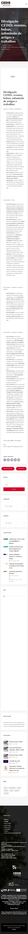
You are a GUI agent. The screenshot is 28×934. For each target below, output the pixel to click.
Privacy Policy (7, 823)
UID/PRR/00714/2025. (14, 904)
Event (19, 787)
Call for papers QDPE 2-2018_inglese (12, 440)
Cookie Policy (7, 825)
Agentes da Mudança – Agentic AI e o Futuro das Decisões (15, 556)
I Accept (14, 929)
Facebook (12, 833)
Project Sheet (14, 908)
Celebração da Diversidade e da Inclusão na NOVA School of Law (16, 566)
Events (6, 790)
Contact (6, 831)
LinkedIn (18, 833)
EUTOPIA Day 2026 (14, 761)
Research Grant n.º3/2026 (15, 755)
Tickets (6, 793)
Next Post (21, 468)
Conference (12, 787)
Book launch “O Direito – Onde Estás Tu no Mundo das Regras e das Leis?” (16, 768)
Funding (6, 821)
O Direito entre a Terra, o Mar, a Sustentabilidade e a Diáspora (17, 541)
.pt (25, 913)
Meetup (17, 790)
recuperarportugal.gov (18, 913)
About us (6, 819)
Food (11, 790)
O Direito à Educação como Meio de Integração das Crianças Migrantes (16, 549)
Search (14, 489)
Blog (10, 45)
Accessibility (7, 829)
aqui (20, 122)
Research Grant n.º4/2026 (15, 741)
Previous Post (8, 468)
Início (4, 45)
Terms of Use (7, 827)
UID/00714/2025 (16, 903)
